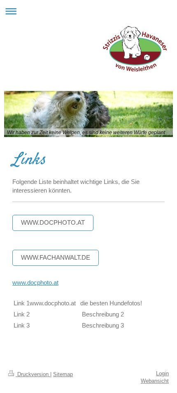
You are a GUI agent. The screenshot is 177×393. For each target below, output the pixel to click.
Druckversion (33, 374)
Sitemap (63, 374)
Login (162, 374)
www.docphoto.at (53, 222)
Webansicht (155, 381)
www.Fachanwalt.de (55, 257)
